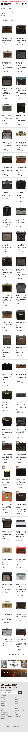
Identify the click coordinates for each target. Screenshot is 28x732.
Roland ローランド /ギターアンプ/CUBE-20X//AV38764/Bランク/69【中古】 (7, 534)
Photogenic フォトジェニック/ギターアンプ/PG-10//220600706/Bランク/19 (21, 119)
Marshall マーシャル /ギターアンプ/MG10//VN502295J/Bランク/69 (21, 325)
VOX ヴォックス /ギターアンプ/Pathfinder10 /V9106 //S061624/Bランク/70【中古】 (7, 457)
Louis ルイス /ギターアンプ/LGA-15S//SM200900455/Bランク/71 (21, 221)
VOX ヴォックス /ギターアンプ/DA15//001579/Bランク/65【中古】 (21, 457)
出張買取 (17, 701)
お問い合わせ (17, 716)
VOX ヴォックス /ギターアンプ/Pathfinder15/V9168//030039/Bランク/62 (7, 271)
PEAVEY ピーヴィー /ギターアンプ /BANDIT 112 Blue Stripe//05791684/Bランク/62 (21, 92)
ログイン (3, 703)
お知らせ (3, 701)
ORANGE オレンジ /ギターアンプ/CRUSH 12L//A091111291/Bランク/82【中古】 (7, 507)
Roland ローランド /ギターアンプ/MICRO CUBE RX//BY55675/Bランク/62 (21, 246)
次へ (24, 654)
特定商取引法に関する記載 (6, 716)
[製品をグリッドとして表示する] (23, 20)
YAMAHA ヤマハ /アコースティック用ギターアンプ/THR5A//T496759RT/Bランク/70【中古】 (7, 561)
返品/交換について (5, 712)
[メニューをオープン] (2, 4)
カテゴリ (3, 699)
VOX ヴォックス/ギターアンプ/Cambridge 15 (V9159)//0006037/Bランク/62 (21, 39)
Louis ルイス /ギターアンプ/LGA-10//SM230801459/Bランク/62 (7, 118)
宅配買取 (17, 703)
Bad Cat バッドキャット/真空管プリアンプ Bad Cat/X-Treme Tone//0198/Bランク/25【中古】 (21, 535)
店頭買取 (17, 699)
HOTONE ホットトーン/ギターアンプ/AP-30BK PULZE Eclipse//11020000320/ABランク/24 (21, 406)
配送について (3, 710)
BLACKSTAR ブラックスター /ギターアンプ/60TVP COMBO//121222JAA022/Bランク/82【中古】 (21, 508)
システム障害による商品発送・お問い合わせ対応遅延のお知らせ (14, 1)
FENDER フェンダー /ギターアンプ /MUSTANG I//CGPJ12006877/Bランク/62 (21, 65)
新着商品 (3, 697)
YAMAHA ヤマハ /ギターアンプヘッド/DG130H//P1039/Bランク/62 (21, 377)
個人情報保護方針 (4, 714)
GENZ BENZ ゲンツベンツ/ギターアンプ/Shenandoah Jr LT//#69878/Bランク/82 (7, 351)
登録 (20, 692)
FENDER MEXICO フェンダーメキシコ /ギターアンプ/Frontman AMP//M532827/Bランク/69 (21, 196)
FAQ (16, 712)
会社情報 (17, 714)
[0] (25, 4)
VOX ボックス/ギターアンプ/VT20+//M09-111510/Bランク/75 (7, 194)
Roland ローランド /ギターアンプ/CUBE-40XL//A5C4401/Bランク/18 (21, 432)
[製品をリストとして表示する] (26, 20)
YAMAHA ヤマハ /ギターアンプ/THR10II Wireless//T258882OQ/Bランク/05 (21, 145)
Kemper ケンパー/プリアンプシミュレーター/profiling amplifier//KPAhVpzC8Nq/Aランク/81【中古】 (21, 589)
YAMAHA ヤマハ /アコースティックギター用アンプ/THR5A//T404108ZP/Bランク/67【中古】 (7, 616)
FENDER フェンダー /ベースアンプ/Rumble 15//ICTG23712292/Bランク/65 (21, 298)
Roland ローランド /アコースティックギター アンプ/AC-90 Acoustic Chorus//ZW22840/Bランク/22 (7, 378)
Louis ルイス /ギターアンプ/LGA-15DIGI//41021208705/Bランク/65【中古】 (21, 482)
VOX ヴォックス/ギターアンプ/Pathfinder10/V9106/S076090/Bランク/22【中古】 (21, 643)
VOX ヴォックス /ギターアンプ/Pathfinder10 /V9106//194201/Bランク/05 (7, 170)
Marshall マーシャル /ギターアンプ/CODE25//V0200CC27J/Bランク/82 (21, 350)
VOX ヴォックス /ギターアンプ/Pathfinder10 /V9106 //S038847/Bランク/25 (21, 170)
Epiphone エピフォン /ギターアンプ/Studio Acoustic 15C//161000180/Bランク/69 (7, 65)
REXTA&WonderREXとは (19, 710)
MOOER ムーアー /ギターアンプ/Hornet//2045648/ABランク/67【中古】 (7, 587)
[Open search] (17, 4)
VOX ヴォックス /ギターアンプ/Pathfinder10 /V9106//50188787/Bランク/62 (7, 325)
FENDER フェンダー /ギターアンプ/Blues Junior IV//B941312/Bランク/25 (7, 246)
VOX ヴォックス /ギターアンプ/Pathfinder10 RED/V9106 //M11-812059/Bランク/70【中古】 (21, 561)
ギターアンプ (9, 8)
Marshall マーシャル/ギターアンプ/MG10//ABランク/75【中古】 (7, 482)
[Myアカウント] (20, 4)
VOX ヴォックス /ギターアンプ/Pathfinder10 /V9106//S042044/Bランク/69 (7, 39)
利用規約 (3, 718)
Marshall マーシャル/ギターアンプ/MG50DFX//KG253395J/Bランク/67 (7, 432)
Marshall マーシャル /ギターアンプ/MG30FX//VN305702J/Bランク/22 (7, 405)
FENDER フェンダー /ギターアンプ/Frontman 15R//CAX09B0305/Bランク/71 (7, 92)
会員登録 (3, 705)
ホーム (2, 8)
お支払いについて (4, 708)
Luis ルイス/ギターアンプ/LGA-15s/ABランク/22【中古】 (7, 641)
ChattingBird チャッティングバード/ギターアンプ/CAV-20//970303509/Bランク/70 (7, 299)
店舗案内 (17, 708)
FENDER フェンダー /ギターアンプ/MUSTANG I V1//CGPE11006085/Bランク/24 (21, 272)
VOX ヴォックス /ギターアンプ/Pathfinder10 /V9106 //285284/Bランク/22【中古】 (21, 615)
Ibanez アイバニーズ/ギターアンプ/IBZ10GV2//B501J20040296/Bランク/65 (7, 221)
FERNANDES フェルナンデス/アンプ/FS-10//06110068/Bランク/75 (7, 145)
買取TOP (16, 697)
